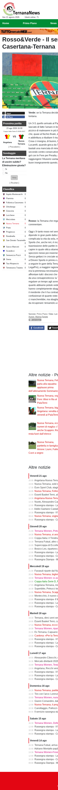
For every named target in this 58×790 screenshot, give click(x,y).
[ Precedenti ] (14, 147)
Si (6, 169)
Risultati (14, 183)
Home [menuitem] (5, 23)
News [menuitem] (53, 23)
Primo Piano (42, 314)
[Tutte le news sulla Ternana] (21, 9)
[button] (14, 177)
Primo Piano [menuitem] (30, 23)
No (6, 173)
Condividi (38, 328)
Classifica (8, 189)
